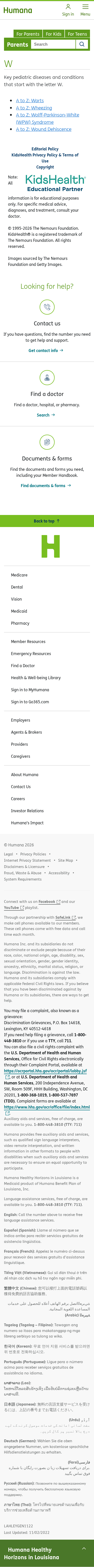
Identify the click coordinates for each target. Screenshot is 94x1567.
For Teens (77, 34)
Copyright (45, 167)
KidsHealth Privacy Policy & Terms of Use (45, 158)
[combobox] (53, 44)
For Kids (53, 34)
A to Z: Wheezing (34, 107)
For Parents (28, 34)
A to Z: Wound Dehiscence (43, 129)
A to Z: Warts (30, 100)
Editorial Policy (45, 149)
